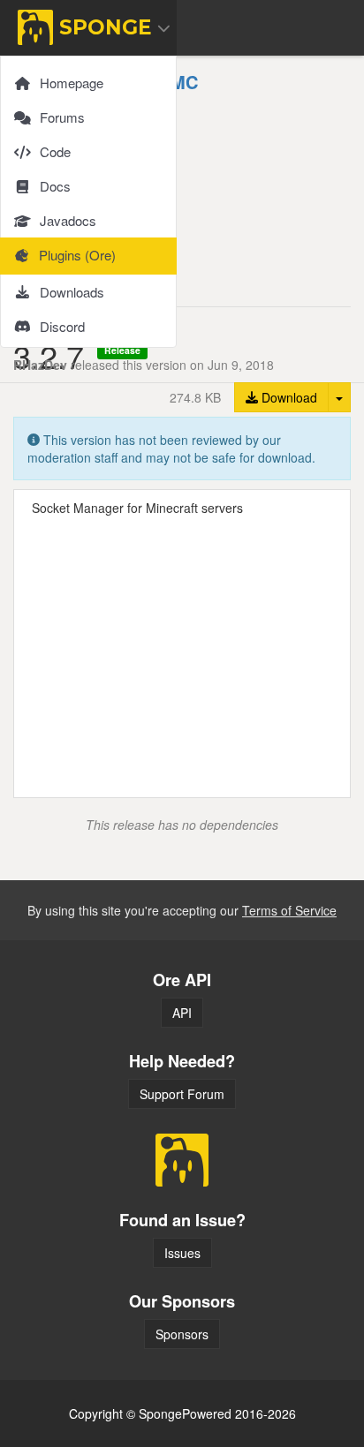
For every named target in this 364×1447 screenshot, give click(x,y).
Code (55, 151)
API (182, 1012)
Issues (182, 1253)
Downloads (72, 292)
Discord (62, 326)
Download (287, 397)
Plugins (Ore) (77, 254)
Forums (62, 117)
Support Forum (182, 1094)
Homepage (71, 82)
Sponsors (182, 1334)
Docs (55, 186)
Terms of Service (289, 910)
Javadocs (68, 220)
